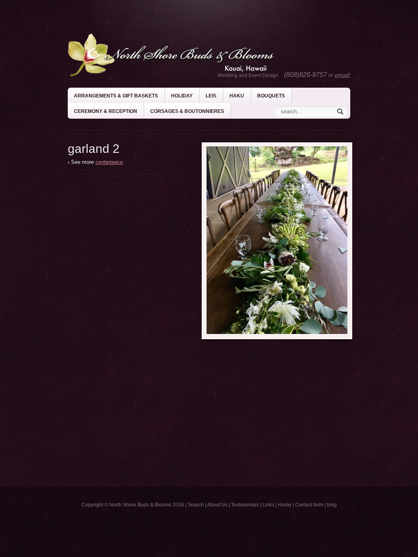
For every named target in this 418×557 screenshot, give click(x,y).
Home (284, 505)
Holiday (182, 96)
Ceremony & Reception (105, 111)
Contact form (309, 505)
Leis (211, 96)
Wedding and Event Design (248, 75)
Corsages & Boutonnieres (187, 111)
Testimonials (245, 505)
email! (342, 75)
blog (332, 505)
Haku (236, 96)
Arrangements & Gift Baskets (116, 96)
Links (268, 505)
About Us (217, 505)
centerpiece (109, 162)
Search (196, 505)
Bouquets (271, 96)
